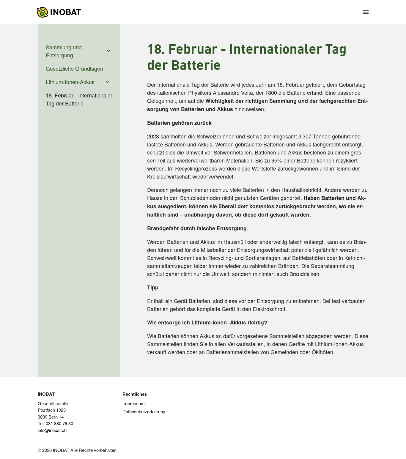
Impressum (133, 403)
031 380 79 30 (59, 423)
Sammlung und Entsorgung (64, 51)
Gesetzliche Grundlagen (74, 68)
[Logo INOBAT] (58, 12)
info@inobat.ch (52, 430)
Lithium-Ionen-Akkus (70, 82)
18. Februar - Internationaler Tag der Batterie (79, 99)
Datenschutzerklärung (143, 411)
